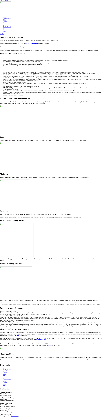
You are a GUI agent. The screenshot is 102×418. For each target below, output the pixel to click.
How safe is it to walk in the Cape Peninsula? (11, 315)
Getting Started (7, 18)
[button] (51, 311)
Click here (16, 335)
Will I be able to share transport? (8, 311)
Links (4, 22)
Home (4, 17)
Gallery (5, 21)
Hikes (4, 20)
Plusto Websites (14, 416)
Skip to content (4, 0)
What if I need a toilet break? (7, 321)
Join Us (5, 375)
